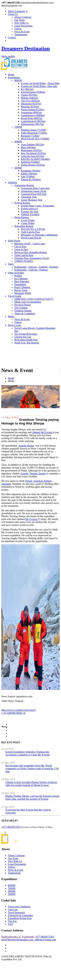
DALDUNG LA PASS (33, 229)
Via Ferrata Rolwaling (25, 334)
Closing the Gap (22, 336)
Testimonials (20, 34)
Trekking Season (23, 310)
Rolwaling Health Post (26, 339)
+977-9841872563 (10, 827)
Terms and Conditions (19, 906)
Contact (12, 37)
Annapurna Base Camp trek (35, 188)
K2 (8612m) (27, 89)
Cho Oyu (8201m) (30, 100)
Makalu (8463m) (29, 97)
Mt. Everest (31, 519)
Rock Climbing (22, 287)
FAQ (10, 924)
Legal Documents (23, 25)
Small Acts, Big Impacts (26, 342)
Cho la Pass (20, 246)
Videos (17, 28)
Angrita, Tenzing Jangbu (33, 473)
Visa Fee (12, 921)
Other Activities (16, 272)
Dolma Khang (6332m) (33, 165)
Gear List (12, 909)
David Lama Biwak (31, 237)
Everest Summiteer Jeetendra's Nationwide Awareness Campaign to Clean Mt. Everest (27, 753)
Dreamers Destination (25, 48)
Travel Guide (14, 296)
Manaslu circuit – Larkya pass (29, 243)
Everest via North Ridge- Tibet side (39, 86)
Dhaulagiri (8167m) (31, 103)
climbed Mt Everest (42, 432)
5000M (18, 167)
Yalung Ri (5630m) (31, 179)
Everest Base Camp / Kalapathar (37, 205)
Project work (14, 325)
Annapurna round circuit (33, 191)
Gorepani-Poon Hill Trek (34, 194)
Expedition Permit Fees (20, 918)
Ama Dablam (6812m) (32, 144)
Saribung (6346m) (30, 162)
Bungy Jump (20, 290)
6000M (18, 141)
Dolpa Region (21, 217)
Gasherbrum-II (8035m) (33, 121)
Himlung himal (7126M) (33, 130)
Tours (11, 264)
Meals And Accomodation (27, 301)
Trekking (12, 182)
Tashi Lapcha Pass (30, 232)
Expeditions (14, 77)
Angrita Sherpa (26, 445)
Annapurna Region (24, 185)
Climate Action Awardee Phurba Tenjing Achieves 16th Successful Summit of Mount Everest (31, 784)
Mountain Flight (22, 293)
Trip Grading (21, 307)
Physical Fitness (22, 304)
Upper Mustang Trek (31, 199)
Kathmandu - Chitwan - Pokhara (31, 269)
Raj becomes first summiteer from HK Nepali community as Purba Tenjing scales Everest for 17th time (32, 768)
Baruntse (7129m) (30, 135)
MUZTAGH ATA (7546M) (35, 138)
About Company (23, 17)
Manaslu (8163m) (30, 106)
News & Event (22, 31)
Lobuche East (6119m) (32, 156)
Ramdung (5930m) (30, 170)
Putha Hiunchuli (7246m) (34, 132)
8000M (18, 80)
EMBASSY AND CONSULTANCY (33, 299)
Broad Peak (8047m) (31, 118)
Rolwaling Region (23, 226)
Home (11, 74)
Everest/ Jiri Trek (29, 211)
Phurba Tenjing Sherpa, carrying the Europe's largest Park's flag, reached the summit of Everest (32, 797)
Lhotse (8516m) (29, 95)
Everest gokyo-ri (29, 208)
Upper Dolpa (27, 223)
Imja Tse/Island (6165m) (33, 153)
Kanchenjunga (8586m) (33, 92)
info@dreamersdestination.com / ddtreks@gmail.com (28, 939)
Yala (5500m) (28, 176)
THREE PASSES (30, 214)
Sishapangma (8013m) (32, 124)
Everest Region (22, 202)
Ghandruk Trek (29, 197)
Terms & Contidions (24, 313)
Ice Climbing (21, 278)
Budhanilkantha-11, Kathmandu (17, 936)
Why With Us (21, 23)
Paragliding (20, 284)
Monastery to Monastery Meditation (39, 234)
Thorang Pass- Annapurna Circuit (31, 258)
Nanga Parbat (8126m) (32, 109)
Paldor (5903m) (29, 173)
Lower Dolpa (28, 220)
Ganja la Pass (21, 249)
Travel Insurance (16, 912)
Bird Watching (21, 281)
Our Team (19, 20)
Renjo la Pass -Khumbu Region (30, 252)
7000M (18, 127)
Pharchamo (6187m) (31, 150)
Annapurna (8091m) (31, 112)
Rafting (18, 275)
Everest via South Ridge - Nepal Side (40, 83)
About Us (13, 14)
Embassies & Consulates (20, 915)
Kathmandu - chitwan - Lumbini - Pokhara (36, 267)
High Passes (14, 240)
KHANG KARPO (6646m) (35, 159)
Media (11, 316)
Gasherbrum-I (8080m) (33, 115)
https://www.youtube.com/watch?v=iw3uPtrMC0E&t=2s (18, 711)
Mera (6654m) (28, 147)
